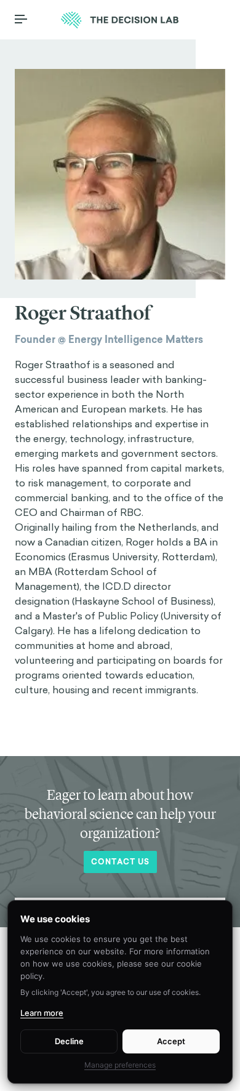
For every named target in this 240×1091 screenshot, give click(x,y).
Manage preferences (120, 1064)
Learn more (41, 1013)
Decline (69, 1041)
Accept (171, 1041)
